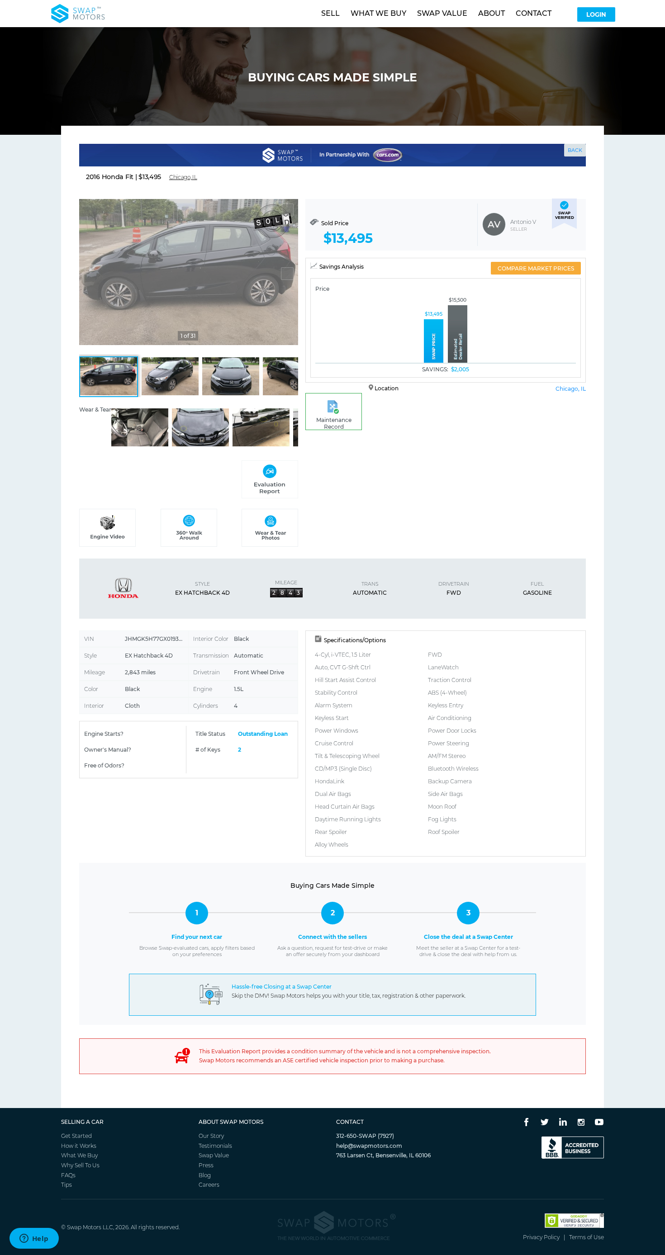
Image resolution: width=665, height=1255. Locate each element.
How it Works (78, 1145)
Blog (205, 1175)
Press (206, 1165)
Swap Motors (84, 1227)
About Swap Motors (231, 1121)
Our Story (211, 1135)
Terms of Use (586, 1237)
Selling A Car (82, 1121)
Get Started (76, 1135)
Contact (533, 13)
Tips (66, 1184)
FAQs (68, 1175)
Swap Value (214, 1155)
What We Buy (79, 1155)
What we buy (378, 13)
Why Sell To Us (80, 1165)
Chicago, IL (571, 388)
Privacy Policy (541, 1237)
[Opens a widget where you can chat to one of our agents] (34, 1239)
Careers (209, 1184)
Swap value (442, 13)
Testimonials (215, 1145)
